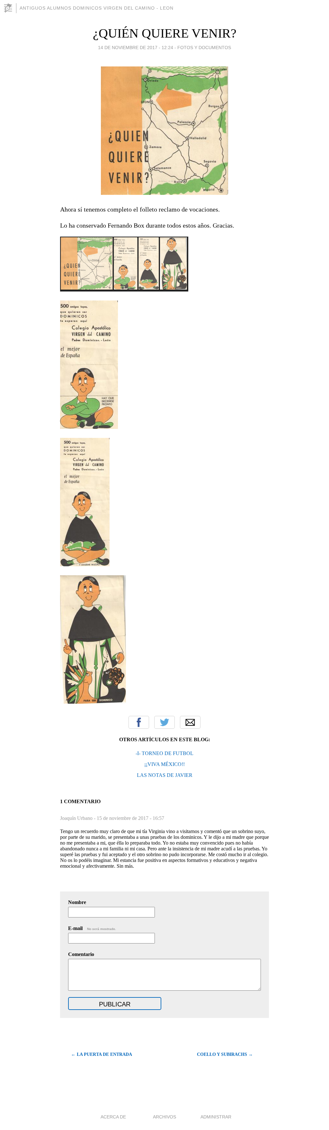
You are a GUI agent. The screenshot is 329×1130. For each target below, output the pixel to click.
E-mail (92, 928)
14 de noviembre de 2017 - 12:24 (135, 47)
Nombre (77, 902)
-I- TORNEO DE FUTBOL (164, 753)
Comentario (81, 954)
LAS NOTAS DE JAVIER (164, 775)
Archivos (164, 1116)
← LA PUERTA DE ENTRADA (101, 1054)
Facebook (139, 722)
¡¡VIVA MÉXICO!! (164, 764)
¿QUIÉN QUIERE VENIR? (164, 33)
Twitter (164, 722)
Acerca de (113, 1116)
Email (190, 722)
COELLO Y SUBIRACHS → (225, 1054)
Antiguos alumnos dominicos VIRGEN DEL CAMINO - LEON (96, 8)
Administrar (215, 1116)
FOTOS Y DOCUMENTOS (204, 47)
